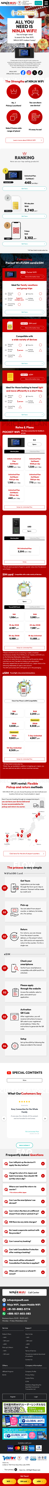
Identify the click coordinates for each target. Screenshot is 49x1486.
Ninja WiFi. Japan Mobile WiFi (23, 1304)
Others (5, 1365)
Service (5, 1328)
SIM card (6, 1341)
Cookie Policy (29, 1378)
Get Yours (25, 188)
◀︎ (4, 1118)
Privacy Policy (29, 1375)
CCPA (27, 1381)
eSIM (5, 1344)
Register (13, 1397)
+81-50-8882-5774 (18, 1309)
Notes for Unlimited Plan (24, 648)
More (24, 1080)
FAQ (26, 1347)
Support (28, 1328)
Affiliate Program (7, 1371)
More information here (32, 277)
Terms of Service (30, 1351)
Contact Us (28, 1359)
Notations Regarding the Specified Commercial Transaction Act (33, 1387)
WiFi (4, 1337)
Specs (34, 444)
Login (36, 1397)
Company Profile (30, 1371)
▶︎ (45, 1118)
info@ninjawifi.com (18, 1299)
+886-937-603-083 (19, 1313)
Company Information (33, 1365)
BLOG (4, 1375)
